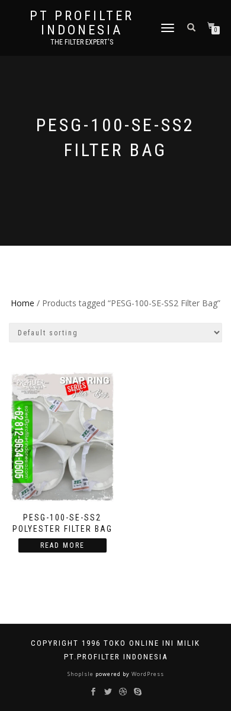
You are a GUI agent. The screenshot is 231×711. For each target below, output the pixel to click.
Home (22, 303)
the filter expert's (81, 42)
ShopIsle (81, 674)
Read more (62, 545)
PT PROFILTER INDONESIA (82, 23)
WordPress (147, 674)
